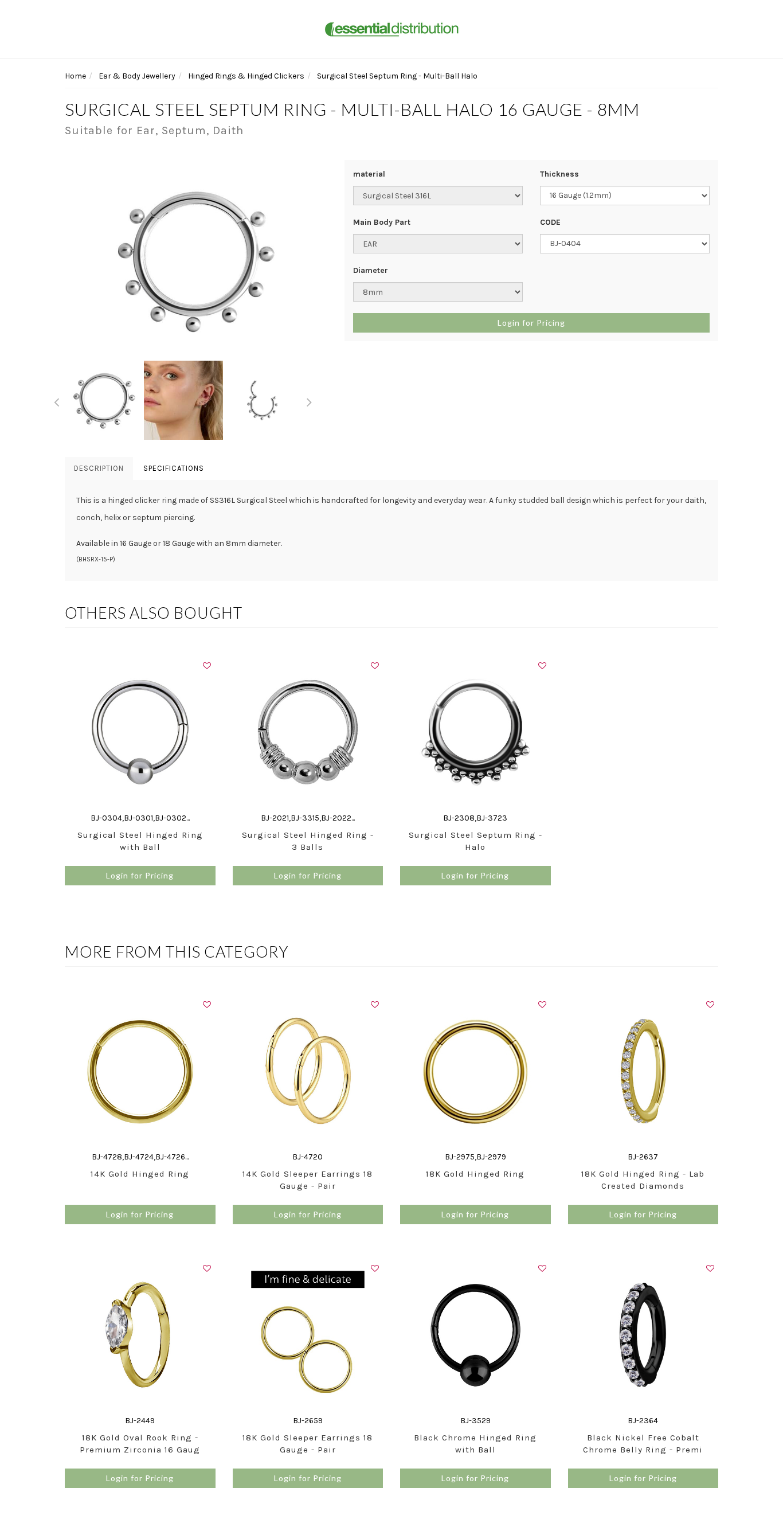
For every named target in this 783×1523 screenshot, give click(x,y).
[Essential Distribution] (391, 28)
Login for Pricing (531, 322)
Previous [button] (56, 400)
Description (99, 468)
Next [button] (309, 400)
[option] (196, 260)
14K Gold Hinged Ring (140, 1174)
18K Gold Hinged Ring (475, 1174)
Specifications (173, 468)
